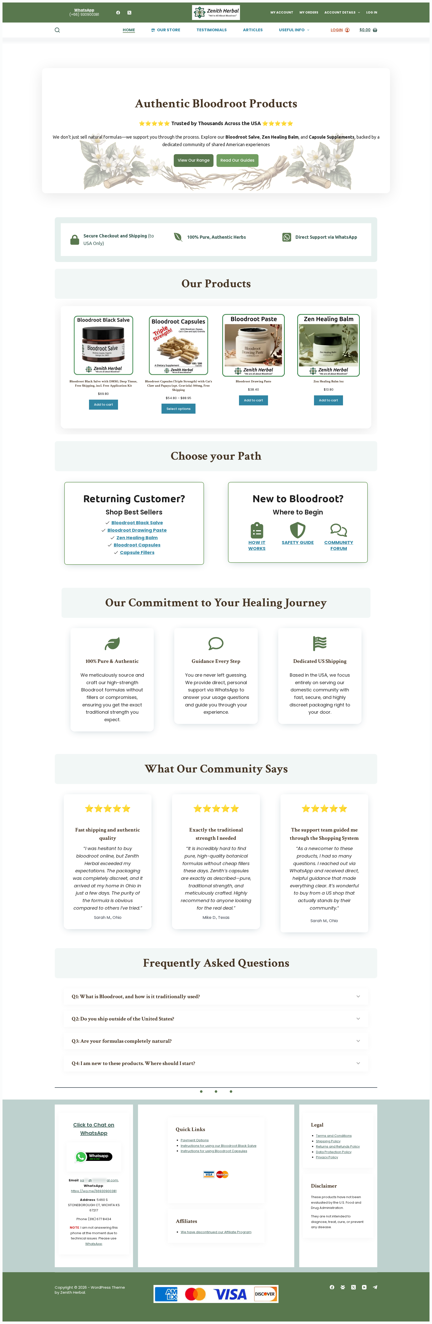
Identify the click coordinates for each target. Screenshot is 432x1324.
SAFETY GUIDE (298, 542)
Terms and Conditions (334, 1135)
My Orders (309, 12)
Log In (371, 12)
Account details (340, 12)
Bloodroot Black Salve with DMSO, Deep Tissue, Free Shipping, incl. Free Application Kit (103, 384)
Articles (253, 30)
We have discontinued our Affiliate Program (216, 1232)
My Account (281, 12)
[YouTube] (364, 1287)
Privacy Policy (327, 1157)
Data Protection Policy (334, 1152)
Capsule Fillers (137, 552)
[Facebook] (118, 13)
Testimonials (211, 30)
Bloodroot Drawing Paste (253, 382)
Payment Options (195, 1140)
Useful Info (291, 30)
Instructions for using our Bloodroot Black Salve (218, 1145)
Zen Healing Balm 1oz (329, 382)
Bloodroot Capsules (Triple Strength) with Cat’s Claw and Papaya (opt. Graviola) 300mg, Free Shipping (178, 386)
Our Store (168, 30)
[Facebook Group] (342, 1287)
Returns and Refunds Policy (338, 1146)
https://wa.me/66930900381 (93, 1191)
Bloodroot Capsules (137, 545)
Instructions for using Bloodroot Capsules (214, 1151)
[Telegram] (375, 1287)
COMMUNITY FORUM (338, 545)
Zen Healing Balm (137, 538)
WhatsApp (93, 1243)
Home (129, 30)
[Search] (57, 30)
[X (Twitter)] (129, 13)
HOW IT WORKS (257, 545)
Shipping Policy (328, 1141)
